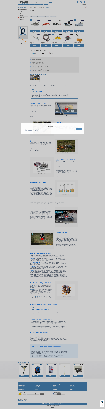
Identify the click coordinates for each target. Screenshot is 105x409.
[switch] (102, 405)
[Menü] (103, 400)
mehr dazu (43, 129)
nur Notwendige (36, 130)
